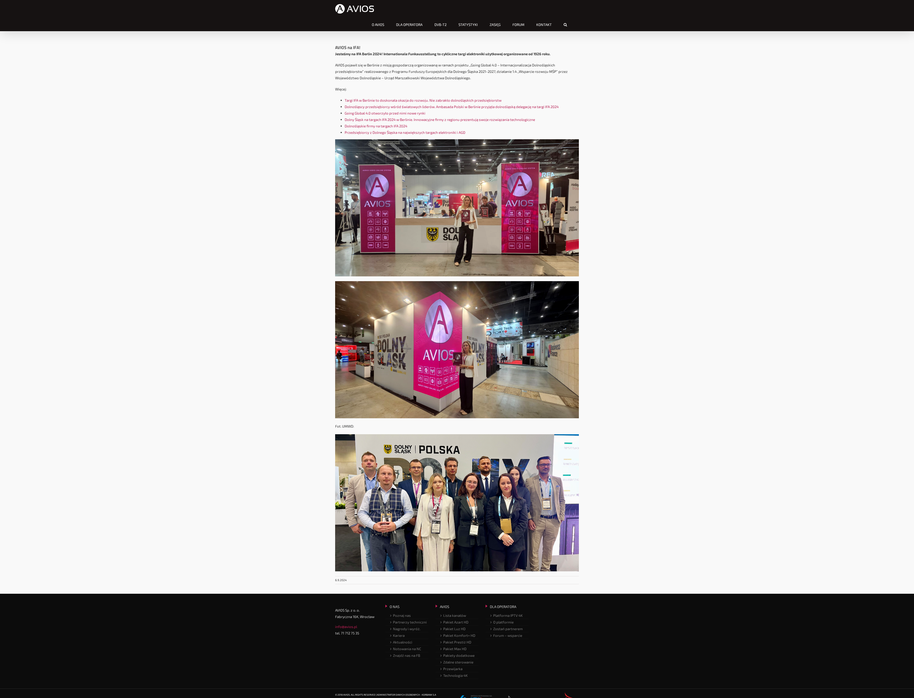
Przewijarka (452, 669)
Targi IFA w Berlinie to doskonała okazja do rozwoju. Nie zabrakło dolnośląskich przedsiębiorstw (423, 100)
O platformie (503, 622)
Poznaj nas (402, 615)
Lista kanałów (454, 615)
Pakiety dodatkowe (459, 655)
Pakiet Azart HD (455, 622)
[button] (565, 24)
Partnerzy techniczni (410, 622)
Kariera (399, 635)
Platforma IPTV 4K (508, 615)
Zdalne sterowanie (458, 662)
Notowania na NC (407, 649)
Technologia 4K (455, 675)
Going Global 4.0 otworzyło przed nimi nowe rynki (385, 113)
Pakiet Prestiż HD (457, 642)
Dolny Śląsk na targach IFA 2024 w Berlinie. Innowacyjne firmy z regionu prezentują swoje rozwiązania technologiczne (440, 119)
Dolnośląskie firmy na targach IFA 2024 (376, 126)
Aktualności (402, 642)
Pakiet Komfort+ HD (459, 635)
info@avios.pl (346, 626)
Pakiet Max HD (455, 649)
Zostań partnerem (508, 629)
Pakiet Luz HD (454, 629)
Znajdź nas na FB (406, 655)
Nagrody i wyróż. (406, 629)
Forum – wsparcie (507, 635)
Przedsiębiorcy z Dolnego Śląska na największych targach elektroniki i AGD (405, 132)
